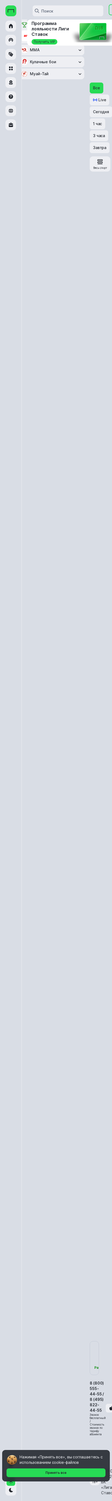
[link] (100, 164)
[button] (96, 88)
